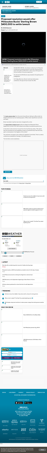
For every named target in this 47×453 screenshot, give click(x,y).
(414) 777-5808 (27, 412)
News (3, 16)
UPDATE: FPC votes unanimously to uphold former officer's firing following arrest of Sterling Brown (7, 78)
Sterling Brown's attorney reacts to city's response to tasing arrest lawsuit (7, 91)
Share (39, 1)
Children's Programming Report (30, 439)
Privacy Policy (28, 183)
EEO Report (23, 439)
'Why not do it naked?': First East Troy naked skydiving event (33, 222)
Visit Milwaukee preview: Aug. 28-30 (31, 327)
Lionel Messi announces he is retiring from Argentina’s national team (17, 274)
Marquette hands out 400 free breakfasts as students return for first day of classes (20, 270)
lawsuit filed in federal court (12, 124)
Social (4, 392)
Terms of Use (21, 183)
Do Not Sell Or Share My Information (24, 395)
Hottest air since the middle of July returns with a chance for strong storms (34, 196)
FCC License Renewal (19, 439)
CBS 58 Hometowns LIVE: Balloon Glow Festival (32, 340)
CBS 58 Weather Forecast (28, 251)
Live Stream (12, 392)
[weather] (3, 243)
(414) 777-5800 (26, 414)
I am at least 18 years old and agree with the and (17, 183)
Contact (20, 392)
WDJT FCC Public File (12, 439)
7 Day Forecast (12, 248)
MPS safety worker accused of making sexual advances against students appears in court (33, 209)
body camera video (10, 116)
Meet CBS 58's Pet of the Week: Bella (31, 315)
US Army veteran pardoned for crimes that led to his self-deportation (17, 284)
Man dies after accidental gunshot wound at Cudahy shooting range (17, 265)
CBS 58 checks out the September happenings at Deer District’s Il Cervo (18, 279)
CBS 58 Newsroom (7, 28)
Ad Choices (36, 439)
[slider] (6, 53)
